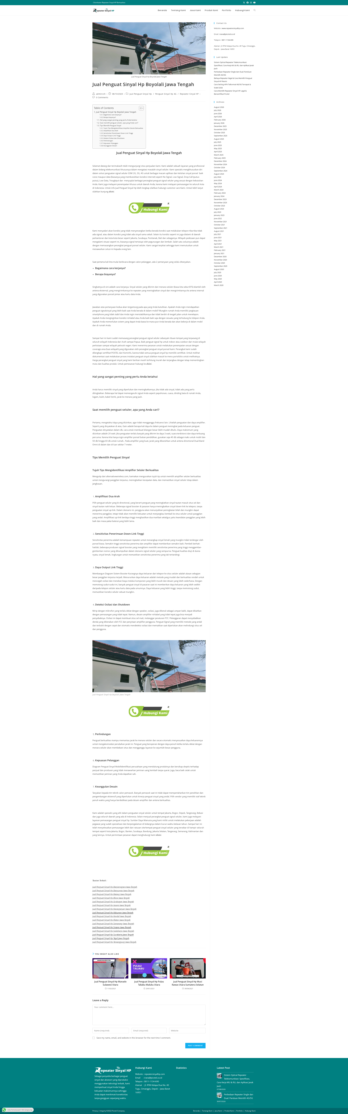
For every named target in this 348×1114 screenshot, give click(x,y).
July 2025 (217, 142)
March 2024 (218, 190)
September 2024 (220, 171)
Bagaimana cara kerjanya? (112, 115)
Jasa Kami (218, 1111)
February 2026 (220, 120)
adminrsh (101, 94)
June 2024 (218, 180)
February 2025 (220, 158)
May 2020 (218, 279)
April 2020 (218, 282)
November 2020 (220, 260)
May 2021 (218, 240)
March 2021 (218, 247)
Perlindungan (108, 141)
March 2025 (218, 155)
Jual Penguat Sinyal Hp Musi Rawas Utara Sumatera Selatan (188, 983)
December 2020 (220, 256)
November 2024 (220, 164)
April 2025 (218, 151)
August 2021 (219, 231)
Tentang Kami (207, 1111)
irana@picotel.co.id (227, 34)
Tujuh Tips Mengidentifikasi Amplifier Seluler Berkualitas (123, 128)
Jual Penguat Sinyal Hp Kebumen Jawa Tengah (112, 912)
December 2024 (220, 161)
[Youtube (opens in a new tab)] (254, 2)
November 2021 (220, 221)
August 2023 (219, 209)
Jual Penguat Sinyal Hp (141, 94)
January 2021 (219, 253)
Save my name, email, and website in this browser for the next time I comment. (134, 1037)
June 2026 (218, 113)
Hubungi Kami (250, 1111)
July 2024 (217, 177)
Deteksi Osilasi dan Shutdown (114, 138)
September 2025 (220, 135)
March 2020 (218, 285)
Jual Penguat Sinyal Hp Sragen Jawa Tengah (111, 927)
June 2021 (218, 237)
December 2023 (220, 199)
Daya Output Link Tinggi (112, 136)
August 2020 (219, 269)
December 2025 (220, 126)
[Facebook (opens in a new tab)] (247, 2)
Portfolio (239, 1111)
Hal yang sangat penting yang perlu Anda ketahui (118, 120)
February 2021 (220, 250)
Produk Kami (229, 1111)
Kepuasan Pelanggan (110, 143)
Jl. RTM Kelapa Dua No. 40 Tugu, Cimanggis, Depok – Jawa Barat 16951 (152, 1089)
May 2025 (218, 148)
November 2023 (220, 202)
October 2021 (219, 224)
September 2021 (220, 228)
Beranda (196, 1111)
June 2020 (218, 275)
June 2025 (218, 145)
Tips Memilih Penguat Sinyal (110, 125)
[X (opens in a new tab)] (244, 2)
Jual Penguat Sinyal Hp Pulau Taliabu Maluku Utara (149, 983)
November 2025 (220, 129)
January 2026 (219, 123)
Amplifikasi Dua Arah (110, 131)
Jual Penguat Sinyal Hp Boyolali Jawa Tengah (116, 112)
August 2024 (219, 174)
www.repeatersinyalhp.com (233, 28)
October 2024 (219, 167)
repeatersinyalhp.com (154, 1074)
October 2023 (219, 205)
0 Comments (102, 97)
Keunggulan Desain (110, 146)
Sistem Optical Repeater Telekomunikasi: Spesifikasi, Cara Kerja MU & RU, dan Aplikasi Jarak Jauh (234, 65)
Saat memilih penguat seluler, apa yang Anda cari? (119, 123)
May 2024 (218, 183)
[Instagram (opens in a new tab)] (251, 2)
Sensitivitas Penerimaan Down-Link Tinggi (118, 133)
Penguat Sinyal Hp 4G (165, 94)
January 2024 (219, 196)
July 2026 (217, 110)
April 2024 (218, 186)
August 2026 (219, 107)
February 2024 (220, 193)
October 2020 (219, 263)
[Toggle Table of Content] (140, 108)
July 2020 (217, 272)
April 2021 (218, 244)
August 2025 (219, 139)
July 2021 (217, 234)
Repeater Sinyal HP (189, 94)
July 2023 (217, 212)
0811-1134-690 (227, 40)
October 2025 (219, 132)
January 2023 (219, 215)
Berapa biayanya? (109, 117)
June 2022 (218, 218)
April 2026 (218, 116)
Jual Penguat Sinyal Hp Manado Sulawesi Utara (110, 983)
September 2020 (220, 266)
